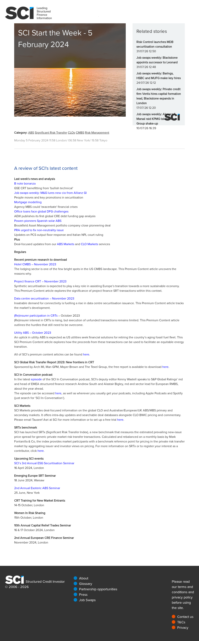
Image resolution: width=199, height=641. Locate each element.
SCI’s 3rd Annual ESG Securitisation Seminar (44, 463)
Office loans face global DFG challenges (41, 211)
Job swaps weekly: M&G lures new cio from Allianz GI (50, 193)
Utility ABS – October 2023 (32, 333)
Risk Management (97, 133)
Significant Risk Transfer (51, 133)
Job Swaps (87, 600)
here (86, 354)
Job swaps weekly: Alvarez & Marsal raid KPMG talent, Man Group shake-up (156, 118)
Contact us (185, 617)
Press (83, 594)
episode (36, 379)
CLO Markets (89, 244)
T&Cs (181, 622)
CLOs (71, 133)
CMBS (80, 133)
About (83, 578)
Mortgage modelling (28, 202)
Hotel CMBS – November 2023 (35, 264)
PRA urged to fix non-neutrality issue (39, 230)
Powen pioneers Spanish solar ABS (37, 221)
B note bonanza (25, 184)
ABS (31, 133)
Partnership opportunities (98, 589)
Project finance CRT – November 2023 (40, 281)
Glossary (85, 584)
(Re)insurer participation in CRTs (36, 316)
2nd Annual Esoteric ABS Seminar (37, 488)
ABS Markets (65, 244)
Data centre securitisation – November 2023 (44, 298)
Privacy (182, 627)
